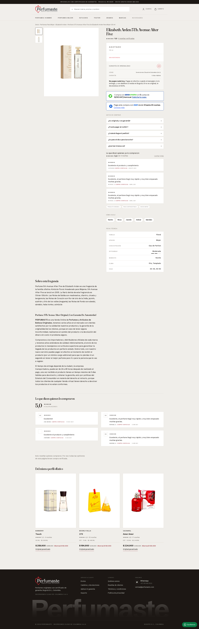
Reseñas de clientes (115, 585)
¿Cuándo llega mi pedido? (118, 133)
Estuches (83, 18)
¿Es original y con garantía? (119, 121)
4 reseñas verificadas (126, 38)
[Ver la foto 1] (38, 31)
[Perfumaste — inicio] (46, 9)
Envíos (83, 581)
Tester (97, 17)
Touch (38, 534)
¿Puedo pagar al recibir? (118, 127)
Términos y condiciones (117, 589)
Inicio (37, 24)
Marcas (122, 18)
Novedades (137, 18)
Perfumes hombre (43, 17)
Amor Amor (128, 534)
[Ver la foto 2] (38, 39)
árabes (109, 17)
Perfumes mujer (65, 17)
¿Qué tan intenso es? (116, 146)
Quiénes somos (114, 581)
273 (81, 534)
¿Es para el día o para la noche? (120, 140)
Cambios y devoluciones (90, 585)
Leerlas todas (159, 156)
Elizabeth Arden (61, 24)
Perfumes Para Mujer (47, 24)
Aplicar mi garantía (88, 589)
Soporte (84, 593)
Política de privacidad (116, 593)
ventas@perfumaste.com (144, 587)
